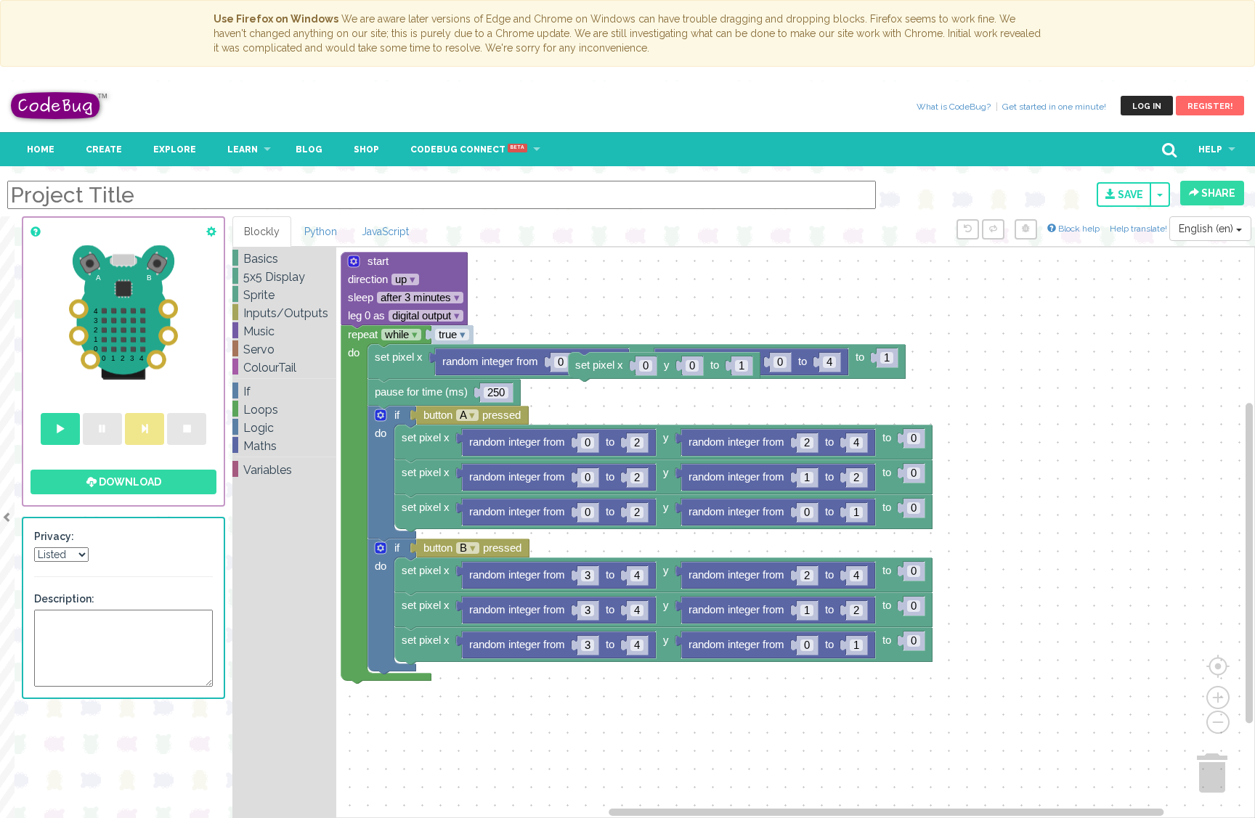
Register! (1209, 106)
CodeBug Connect (467, 149)
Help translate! (1139, 229)
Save (1129, 194)
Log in (1146, 106)
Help (1210, 149)
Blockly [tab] (262, 231)
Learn (242, 149)
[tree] (284, 364)
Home (40, 149)
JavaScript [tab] (385, 231)
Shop (366, 149)
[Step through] (144, 429)
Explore (174, 149)
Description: (64, 599)
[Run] (60, 429)
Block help (1078, 229)
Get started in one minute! (1054, 107)
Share (1217, 193)
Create (104, 149)
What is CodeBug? (954, 107)
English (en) (1207, 228)
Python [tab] (320, 231)
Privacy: (54, 536)
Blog (309, 149)
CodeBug (59, 105)
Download (129, 482)
